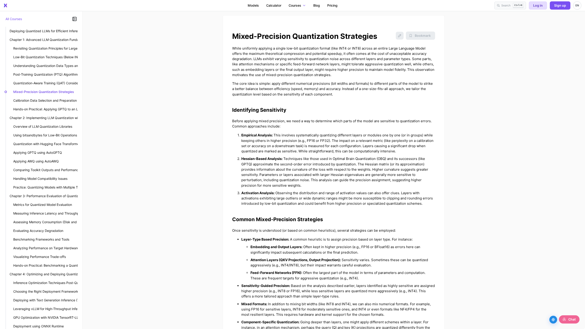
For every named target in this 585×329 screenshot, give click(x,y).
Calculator (273, 5)
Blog (316, 5)
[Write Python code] (553, 320)
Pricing (332, 5)
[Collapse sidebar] (74, 19)
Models (253, 5)
